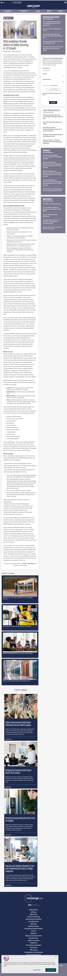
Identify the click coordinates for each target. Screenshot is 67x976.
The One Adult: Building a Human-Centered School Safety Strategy (52, 156)
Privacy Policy (54, 85)
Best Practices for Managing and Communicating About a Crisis (53, 189)
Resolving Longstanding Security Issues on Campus (20, 819)
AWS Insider (33, 914)
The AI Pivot (33, 947)
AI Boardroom (33, 910)
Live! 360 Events (33, 921)
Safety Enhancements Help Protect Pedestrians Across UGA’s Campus (18, 724)
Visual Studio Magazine (33, 955)
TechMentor (33, 943)
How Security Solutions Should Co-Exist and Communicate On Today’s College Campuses (19, 869)
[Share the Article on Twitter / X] (9, 18)
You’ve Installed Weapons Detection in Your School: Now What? (52, 209)
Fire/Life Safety (49, 11)
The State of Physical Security (52, 204)
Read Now (8, 739)
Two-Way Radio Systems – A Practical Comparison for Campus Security (51, 221)
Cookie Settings (37, 970)
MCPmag (33, 924)
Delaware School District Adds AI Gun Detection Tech (16, 681)
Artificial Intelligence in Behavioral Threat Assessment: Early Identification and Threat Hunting (52, 164)
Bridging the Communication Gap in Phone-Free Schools (18, 771)
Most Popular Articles (51, 110)
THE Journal (33, 950)
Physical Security (60, 11)
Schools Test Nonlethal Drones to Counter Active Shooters (18, 653)
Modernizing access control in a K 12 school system (52, 228)
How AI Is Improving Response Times (52, 29)
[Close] (56, 957)
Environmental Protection (34, 919)
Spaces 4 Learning (33, 940)
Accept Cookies (50, 970)
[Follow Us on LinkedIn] (2, 3)
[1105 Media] (33, 905)
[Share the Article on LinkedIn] (7, 18)
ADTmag (33, 912)
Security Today (33, 938)
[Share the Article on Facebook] (4, 18)
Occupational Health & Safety (33, 929)
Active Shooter (38, 11)
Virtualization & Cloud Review (33, 952)
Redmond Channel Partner (33, 936)
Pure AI (33, 931)
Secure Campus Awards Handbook (50, 215)
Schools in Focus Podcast (24, 11)
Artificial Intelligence (51, 17)
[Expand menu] (65, 3)
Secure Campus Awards (8, 11)
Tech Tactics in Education (33, 945)
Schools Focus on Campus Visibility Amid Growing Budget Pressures (52, 141)
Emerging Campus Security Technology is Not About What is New (53, 36)
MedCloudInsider (33, 926)
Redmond (34, 933)
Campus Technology (33, 917)
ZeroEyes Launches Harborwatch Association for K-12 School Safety (53, 48)
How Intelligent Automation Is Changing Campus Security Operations (52, 23)
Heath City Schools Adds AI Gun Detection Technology (17, 626)
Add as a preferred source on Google (18, 3)
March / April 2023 (28, 563)
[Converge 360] (33, 898)
